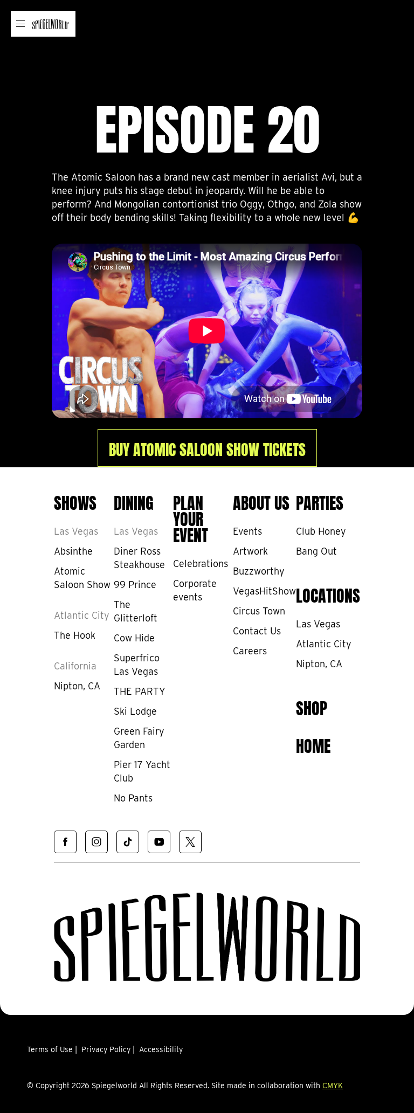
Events (247, 531)
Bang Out (316, 551)
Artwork (250, 551)
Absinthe (73, 551)
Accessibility (161, 1049)
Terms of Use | (52, 1049)
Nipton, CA (77, 686)
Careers (250, 650)
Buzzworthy (259, 571)
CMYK (332, 1085)
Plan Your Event (190, 517)
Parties (319, 501)
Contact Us (257, 631)
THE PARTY (139, 691)
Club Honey (321, 531)
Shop (311, 707)
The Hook (74, 635)
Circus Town (259, 611)
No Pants (133, 798)
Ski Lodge (135, 711)
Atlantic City (81, 615)
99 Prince (135, 584)
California (75, 666)
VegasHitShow (264, 591)
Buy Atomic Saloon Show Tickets (207, 448)
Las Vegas (76, 531)
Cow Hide (134, 638)
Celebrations (200, 563)
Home (313, 744)
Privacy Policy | (108, 1049)
